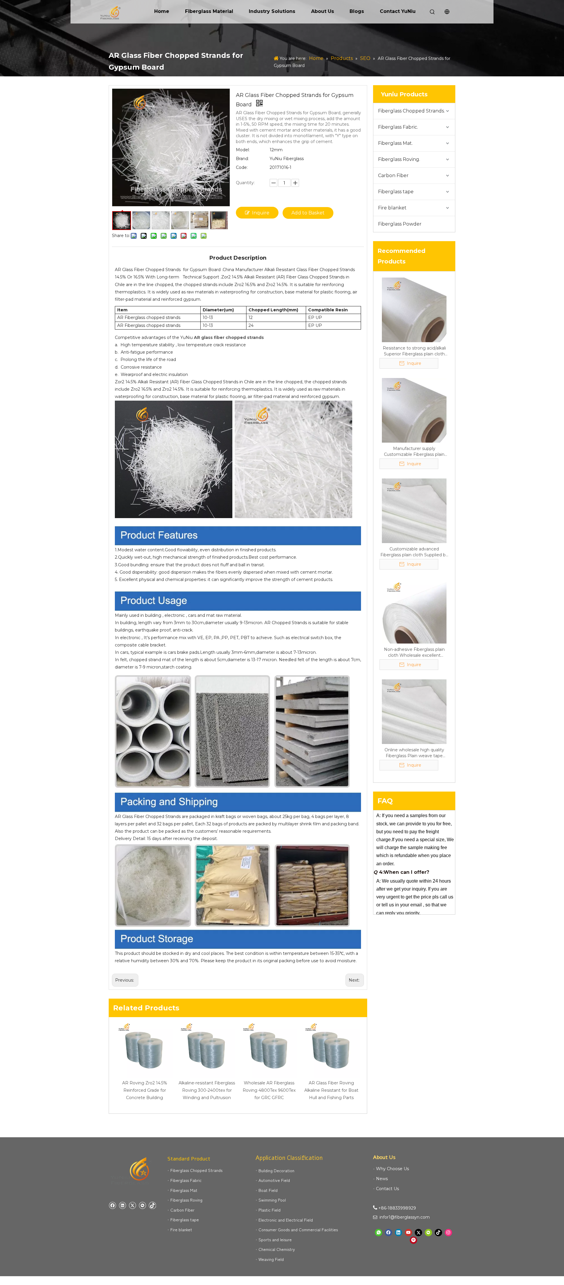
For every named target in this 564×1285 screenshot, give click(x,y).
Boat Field (268, 1190)
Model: (243, 149)
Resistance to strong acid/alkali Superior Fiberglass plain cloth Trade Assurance (414, 351)
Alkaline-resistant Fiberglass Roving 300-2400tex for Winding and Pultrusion (207, 1090)
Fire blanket (392, 208)
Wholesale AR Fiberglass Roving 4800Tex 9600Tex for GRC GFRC (269, 1090)
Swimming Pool (272, 1200)
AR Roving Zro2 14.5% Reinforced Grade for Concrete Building (144, 1090)
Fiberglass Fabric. (398, 127)
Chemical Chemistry (276, 1249)
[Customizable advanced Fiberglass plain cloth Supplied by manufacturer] (414, 510)
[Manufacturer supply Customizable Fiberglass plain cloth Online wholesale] (414, 410)
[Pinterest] (413, 1240)
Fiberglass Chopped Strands (196, 1170)
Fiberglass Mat (183, 1190)
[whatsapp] (378, 1232)
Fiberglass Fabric (186, 1180)
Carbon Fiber (393, 175)
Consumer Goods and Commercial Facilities (298, 1229)
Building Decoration (276, 1170)
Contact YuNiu (398, 11)
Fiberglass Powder (400, 224)
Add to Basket (308, 213)
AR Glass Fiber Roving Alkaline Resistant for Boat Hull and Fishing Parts (331, 1090)
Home (161, 11)
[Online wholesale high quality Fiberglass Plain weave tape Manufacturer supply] (414, 711)
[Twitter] (132, 1205)
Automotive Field (274, 1180)
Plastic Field (269, 1210)
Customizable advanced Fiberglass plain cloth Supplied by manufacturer (414, 552)
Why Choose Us (392, 1168)
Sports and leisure (275, 1239)
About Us (322, 11)
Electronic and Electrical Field (285, 1220)
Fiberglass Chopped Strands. (411, 111)
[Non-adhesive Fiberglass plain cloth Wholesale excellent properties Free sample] (414, 611)
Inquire (260, 213)
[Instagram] (448, 1232)
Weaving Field (271, 1259)
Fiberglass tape (396, 191)
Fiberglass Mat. (395, 143)
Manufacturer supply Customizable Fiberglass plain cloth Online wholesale (414, 451)
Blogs (357, 11)
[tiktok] (152, 1205)
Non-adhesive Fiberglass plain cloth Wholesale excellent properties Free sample (414, 652)
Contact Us (387, 1188)
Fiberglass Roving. (399, 159)
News (382, 1178)
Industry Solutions (272, 11)
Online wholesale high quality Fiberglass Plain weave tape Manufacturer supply (414, 753)
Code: (242, 167)
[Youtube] (408, 1232)
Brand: (242, 158)
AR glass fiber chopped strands (229, 337)
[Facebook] (112, 1205)
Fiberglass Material (209, 11)
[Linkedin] (122, 1205)
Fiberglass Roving (186, 1200)
